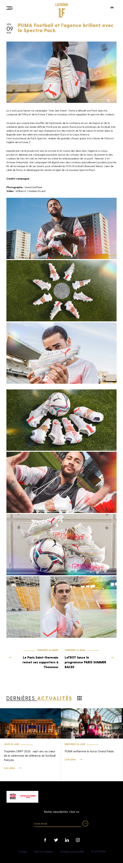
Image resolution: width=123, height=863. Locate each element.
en (112, 7)
